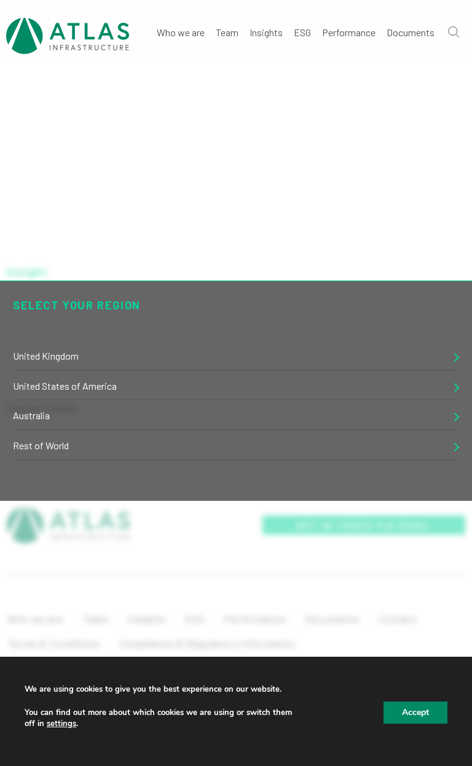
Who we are (181, 32)
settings (61, 723)
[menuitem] (180, 31)
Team (227, 32)
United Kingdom (46, 356)
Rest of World (41, 445)
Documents (411, 32)
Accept (415, 712)
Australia (31, 415)
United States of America (65, 386)
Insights (266, 32)
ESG (302, 32)
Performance (349, 32)
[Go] (453, 31)
